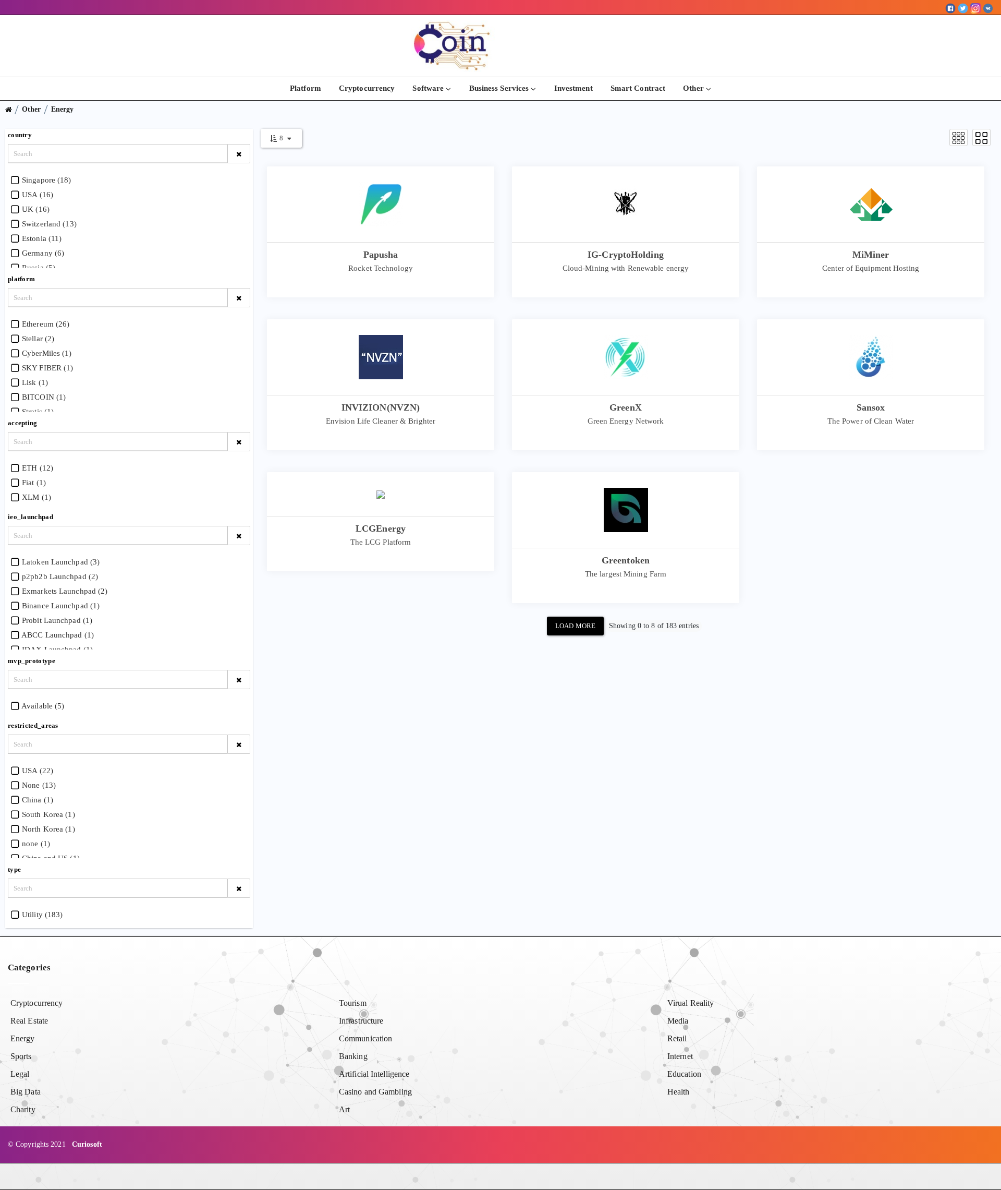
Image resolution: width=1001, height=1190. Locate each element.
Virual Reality (690, 1003)
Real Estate (29, 1020)
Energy (62, 109)
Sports (21, 1056)
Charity (22, 1109)
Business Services (500, 88)
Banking (353, 1056)
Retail (677, 1038)
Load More (575, 626)
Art (344, 1109)
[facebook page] (950, 7)
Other (694, 88)
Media (678, 1020)
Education (684, 1073)
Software (429, 88)
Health (678, 1091)
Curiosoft (87, 1144)
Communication (365, 1038)
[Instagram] (975, 7)
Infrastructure (361, 1020)
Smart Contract (638, 88)
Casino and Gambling (375, 1091)
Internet (680, 1056)
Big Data (25, 1091)
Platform (305, 88)
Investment (573, 88)
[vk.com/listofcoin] (988, 7)
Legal (20, 1073)
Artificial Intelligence (374, 1073)
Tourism (353, 1003)
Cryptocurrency (367, 88)
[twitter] (963, 7)
